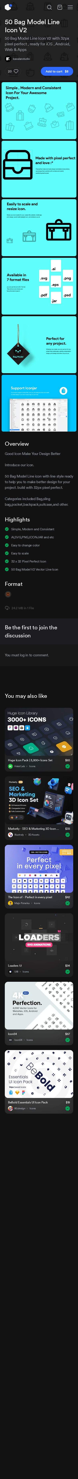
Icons (32, 766)
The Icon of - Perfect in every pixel (30, 897)
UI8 (16, 971)
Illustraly (19, 834)
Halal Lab (19, 766)
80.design (19, 1108)
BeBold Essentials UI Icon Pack (28, 1102)
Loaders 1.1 (15, 965)
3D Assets (33, 834)
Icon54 (12, 1034)
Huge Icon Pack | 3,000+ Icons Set (30, 760)
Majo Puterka (22, 903)
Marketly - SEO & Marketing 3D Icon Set (34, 829)
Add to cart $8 (57, 71)
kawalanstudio (21, 59)
